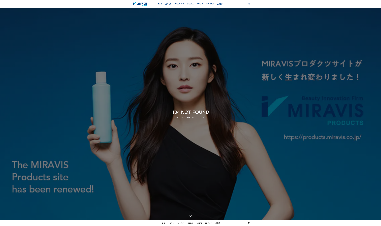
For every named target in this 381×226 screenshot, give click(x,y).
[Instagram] (248, 4)
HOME (160, 4)
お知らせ (168, 4)
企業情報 (220, 4)
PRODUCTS (179, 4)
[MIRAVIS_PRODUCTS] (140, 4)
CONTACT (210, 4)
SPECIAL (190, 4)
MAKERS (200, 4)
